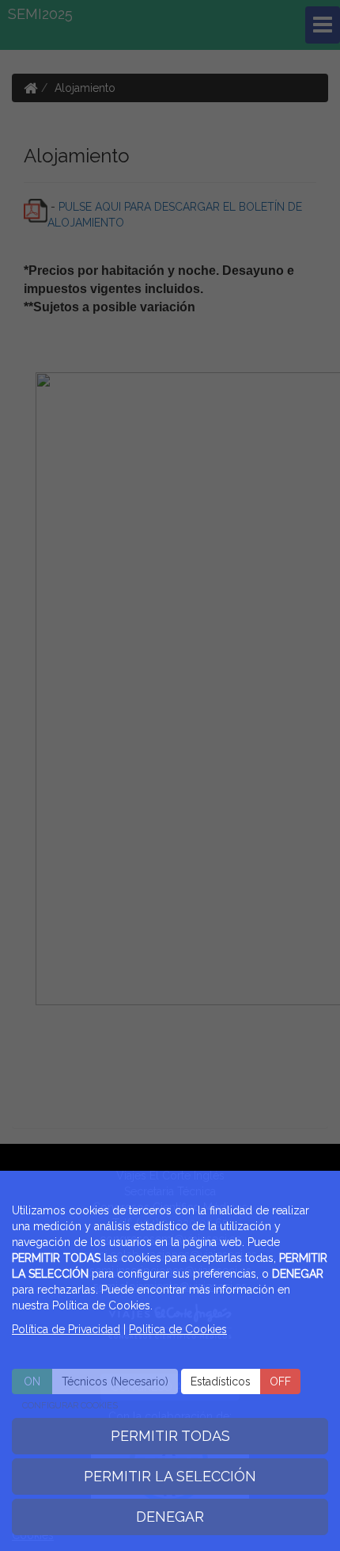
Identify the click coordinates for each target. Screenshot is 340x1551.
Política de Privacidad (66, 1329)
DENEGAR (170, 1516)
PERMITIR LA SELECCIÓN (170, 1476)
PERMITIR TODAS (170, 1435)
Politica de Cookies (178, 1329)
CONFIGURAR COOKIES (70, 1405)
